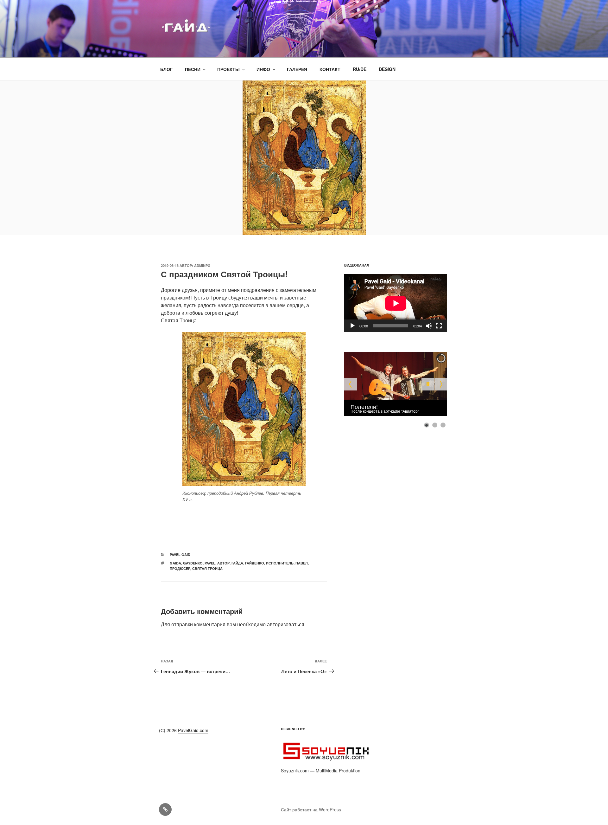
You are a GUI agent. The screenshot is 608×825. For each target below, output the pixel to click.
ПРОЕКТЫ (228, 69)
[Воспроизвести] (352, 326)
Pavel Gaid (180, 554)
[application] (395, 303)
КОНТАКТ (330, 69)
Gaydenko (193, 563)
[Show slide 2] (434, 425)
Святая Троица (207, 568)
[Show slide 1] (426, 425)
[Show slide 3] (443, 425)
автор (223, 563)
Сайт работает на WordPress (311, 809)
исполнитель (280, 563)
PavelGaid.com (193, 730)
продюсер (180, 568)
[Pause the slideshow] (427, 384)
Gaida (175, 563)
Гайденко (254, 563)
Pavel (210, 563)
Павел (301, 563)
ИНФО (263, 69)
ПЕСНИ (192, 69)
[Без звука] (429, 326)
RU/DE (359, 69)
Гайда (237, 563)
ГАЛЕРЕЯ (297, 69)
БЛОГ (166, 69)
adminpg (202, 265)
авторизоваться (285, 624)
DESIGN (387, 69)
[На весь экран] (439, 326)
